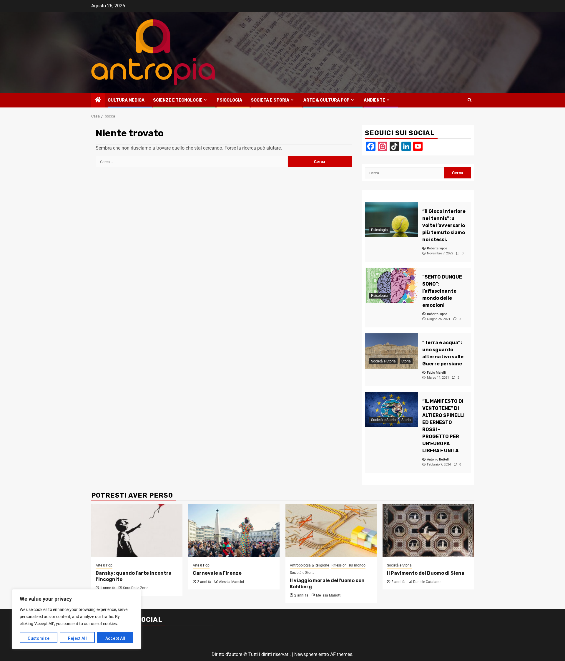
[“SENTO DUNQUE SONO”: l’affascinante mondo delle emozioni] (391, 285)
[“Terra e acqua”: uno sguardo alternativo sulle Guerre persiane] (391, 351)
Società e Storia (270, 100)
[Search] (469, 100)
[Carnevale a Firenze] (234, 530)
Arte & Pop (104, 565)
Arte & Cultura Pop (326, 100)
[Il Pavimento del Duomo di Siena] (428, 530)
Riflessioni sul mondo (348, 565)
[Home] (98, 100)
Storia (406, 361)
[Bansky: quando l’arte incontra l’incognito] (136, 530)
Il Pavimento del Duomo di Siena (425, 573)
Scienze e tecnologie (177, 100)
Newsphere (305, 654)
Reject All (77, 638)
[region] (76, 619)
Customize (38, 638)
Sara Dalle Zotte (135, 588)
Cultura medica (126, 100)
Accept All (115, 638)
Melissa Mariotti (328, 595)
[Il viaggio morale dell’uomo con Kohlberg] (331, 530)
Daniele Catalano (427, 582)
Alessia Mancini (231, 582)
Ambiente (374, 100)
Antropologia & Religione (309, 565)
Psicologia (229, 100)
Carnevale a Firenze (217, 573)
